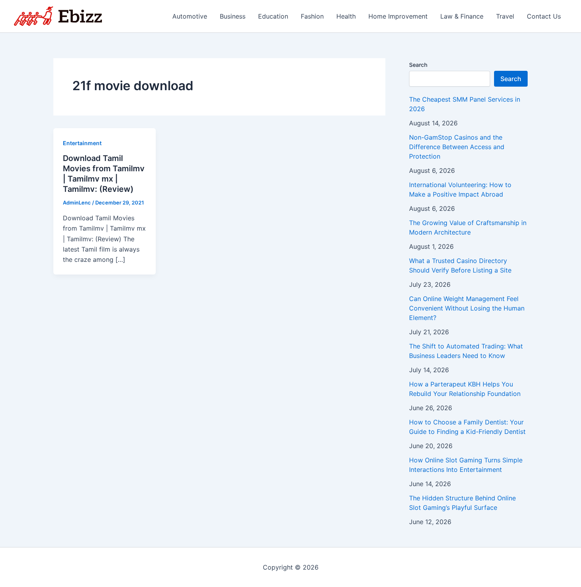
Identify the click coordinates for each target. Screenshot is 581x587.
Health (346, 16)
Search (418, 64)
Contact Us (544, 16)
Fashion (312, 16)
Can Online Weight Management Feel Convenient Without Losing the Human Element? (466, 308)
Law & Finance (461, 16)
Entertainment (82, 143)
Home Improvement (398, 16)
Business (232, 16)
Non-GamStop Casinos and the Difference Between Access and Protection (456, 146)
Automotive (189, 16)
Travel (505, 16)
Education (273, 16)
